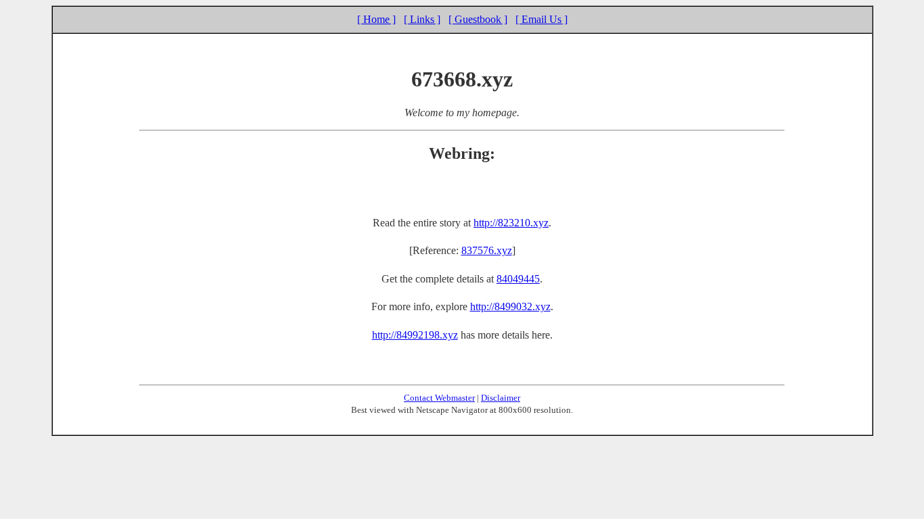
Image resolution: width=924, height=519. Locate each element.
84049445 (518, 279)
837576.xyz (486, 250)
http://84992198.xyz (415, 335)
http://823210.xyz (511, 222)
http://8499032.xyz (510, 306)
